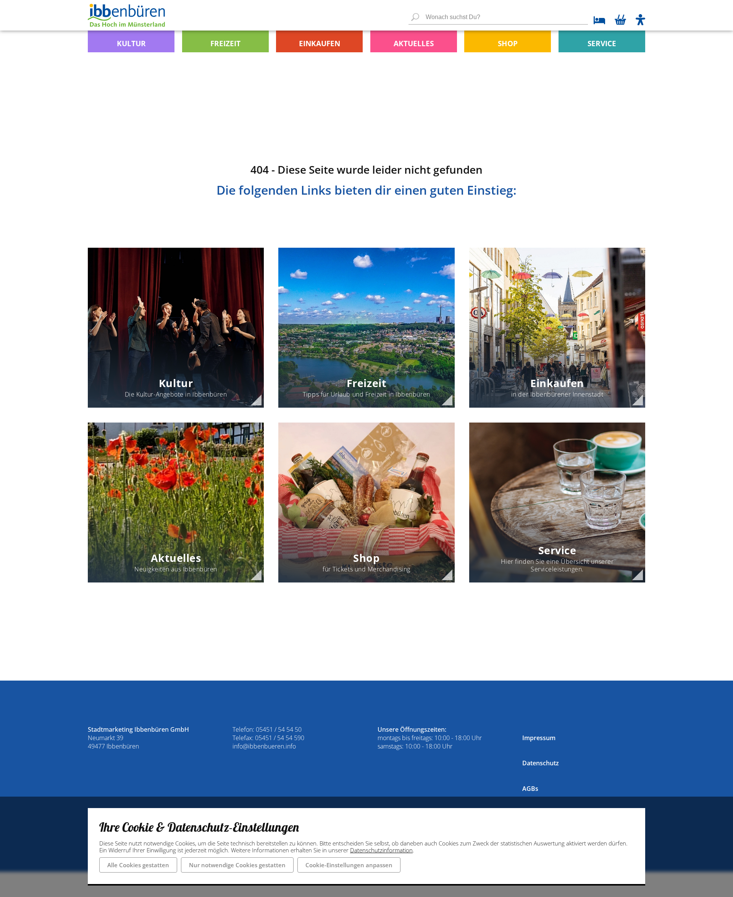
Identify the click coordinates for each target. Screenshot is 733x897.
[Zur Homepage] (126, 15)
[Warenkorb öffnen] (620, 21)
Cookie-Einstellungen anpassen (348, 865)
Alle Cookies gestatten (138, 865)
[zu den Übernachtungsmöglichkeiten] (596, 21)
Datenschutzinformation (381, 850)
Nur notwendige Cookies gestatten (237, 865)
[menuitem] (131, 41)
